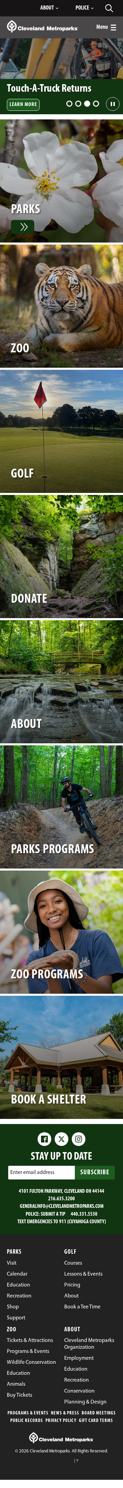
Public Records (26, 1420)
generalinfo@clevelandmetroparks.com (62, 1206)
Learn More (23, 104)
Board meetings (99, 1413)
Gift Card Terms (96, 1420)
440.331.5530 (84, 1214)
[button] (69, 104)
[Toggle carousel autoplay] (113, 104)
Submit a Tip (53, 1214)
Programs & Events (28, 1413)
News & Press (65, 1413)
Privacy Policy (61, 1420)
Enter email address (32, 1172)
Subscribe (94, 1172)
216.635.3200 (61, 1199)
